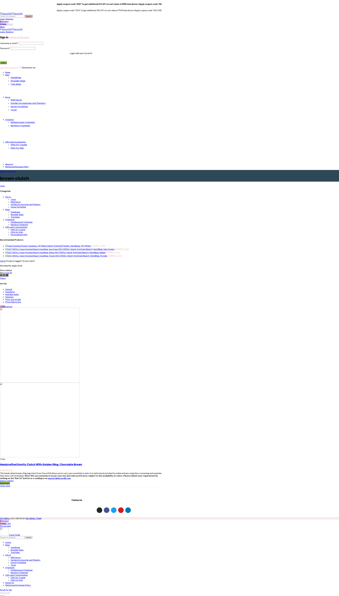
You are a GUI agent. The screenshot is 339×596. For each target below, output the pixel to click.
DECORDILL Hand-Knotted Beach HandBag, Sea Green (86, 249)
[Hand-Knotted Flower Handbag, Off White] (26, 246)
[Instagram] (99, 510)
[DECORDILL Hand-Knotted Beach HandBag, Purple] (30, 255)
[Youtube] (121, 510)
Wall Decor (16, 202)
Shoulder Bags (17, 214)
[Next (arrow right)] (4, 595)
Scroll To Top (6, 589)
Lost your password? (9, 67)
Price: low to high (13, 299)
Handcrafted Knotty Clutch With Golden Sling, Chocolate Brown (41, 464)
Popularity (10, 292)
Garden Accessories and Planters (25, 204)
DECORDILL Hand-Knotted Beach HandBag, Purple (81, 255)
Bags (7, 209)
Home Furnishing (18, 207)
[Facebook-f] (106, 510)
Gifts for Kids (17, 232)
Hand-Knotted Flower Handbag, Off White (69, 245)
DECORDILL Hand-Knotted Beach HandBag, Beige (80, 252)
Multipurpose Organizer (22, 222)
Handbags (15, 212)
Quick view (5, 485)
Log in (3, 63)
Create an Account (18, 37)
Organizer (10, 219)
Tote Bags (15, 217)
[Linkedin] (128, 510)
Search (28, 16)
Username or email (9, 43)
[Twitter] (114, 510)
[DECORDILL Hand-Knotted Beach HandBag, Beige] (30, 252)
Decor (8, 197)
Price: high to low (13, 302)
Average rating (12, 294)
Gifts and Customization (16, 227)
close (2, 186)
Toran (13, 199)
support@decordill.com (59, 478)
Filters (3, 278)
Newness (9, 297)
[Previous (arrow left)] (1, 595)
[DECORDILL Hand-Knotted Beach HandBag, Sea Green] (31, 249)
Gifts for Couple (18, 229)
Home (3, 261)
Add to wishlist (7, 480)
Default (8, 289)
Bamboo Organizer (19, 224)
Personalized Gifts (19, 234)
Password (5, 48)
